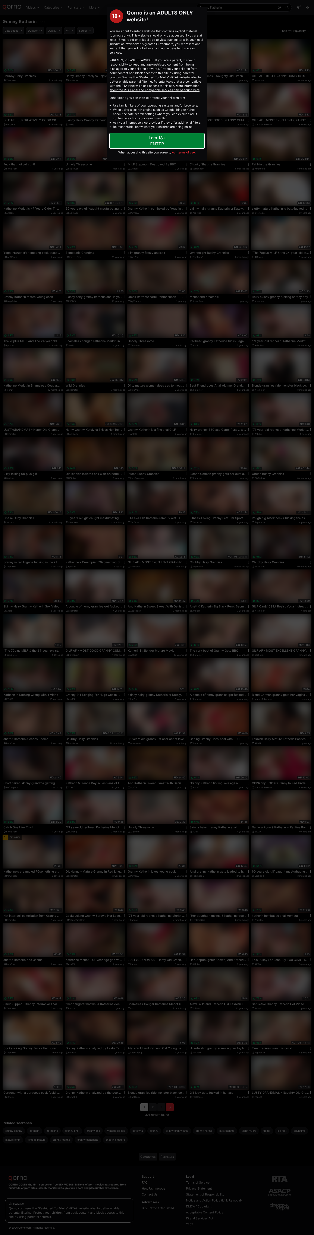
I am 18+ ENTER (157, 140)
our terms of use (183, 152)
